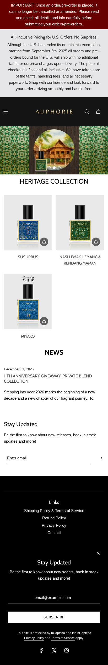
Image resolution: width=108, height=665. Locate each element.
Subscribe (54, 617)
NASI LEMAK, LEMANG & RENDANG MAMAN (80, 260)
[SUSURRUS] (28, 222)
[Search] (87, 111)
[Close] (98, 553)
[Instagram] (66, 650)
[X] (54, 650)
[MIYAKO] (28, 301)
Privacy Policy (34, 638)
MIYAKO (28, 336)
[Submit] (101, 458)
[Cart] (98, 111)
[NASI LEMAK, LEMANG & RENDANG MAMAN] (80, 222)
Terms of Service (63, 638)
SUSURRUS (28, 257)
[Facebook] (41, 650)
